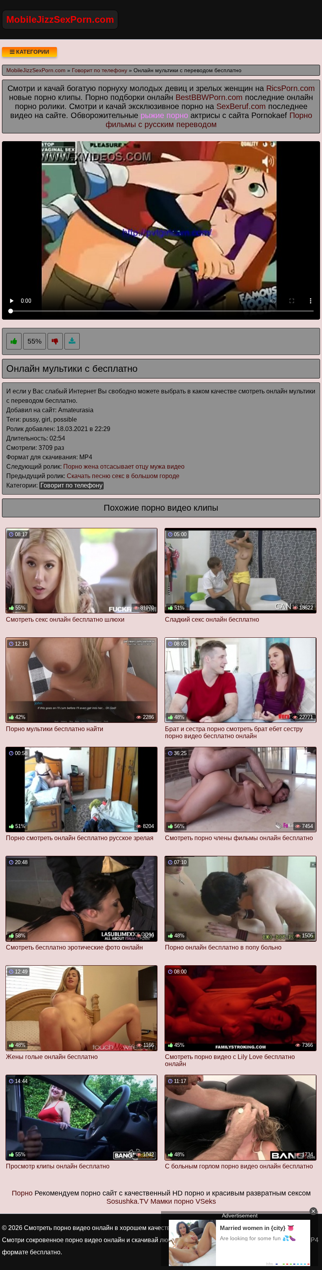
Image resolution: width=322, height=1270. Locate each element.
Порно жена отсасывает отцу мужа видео (124, 466)
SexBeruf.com (241, 106)
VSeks (206, 1201)
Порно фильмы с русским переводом (209, 120)
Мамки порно (172, 1201)
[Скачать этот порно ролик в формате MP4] (72, 341)
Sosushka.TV (127, 1201)
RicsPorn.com (290, 88)
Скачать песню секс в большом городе (123, 476)
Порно (22, 1193)
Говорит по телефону (71, 485)
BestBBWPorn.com (209, 97)
